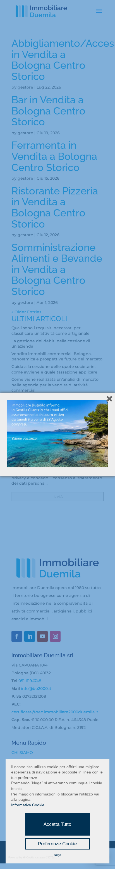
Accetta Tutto (57, 824)
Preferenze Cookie (57, 843)
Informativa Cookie (27, 805)
